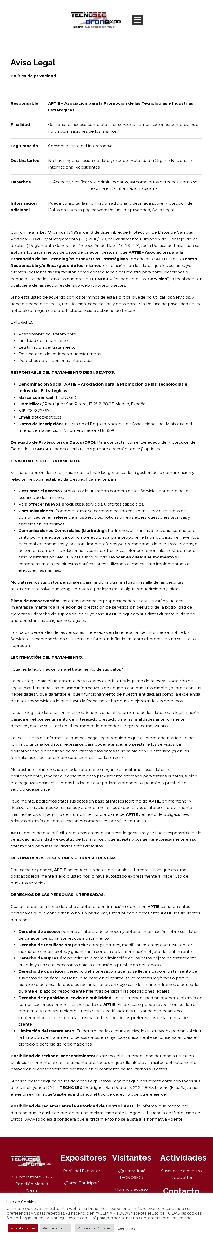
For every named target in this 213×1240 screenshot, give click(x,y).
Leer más (126, 1228)
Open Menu (137, 20)
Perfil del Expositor (81, 1170)
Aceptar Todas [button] (23, 1228)
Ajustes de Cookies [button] (94, 1228)
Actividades (183, 1157)
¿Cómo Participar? (82, 1182)
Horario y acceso (131, 1189)
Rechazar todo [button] (55, 1228)
